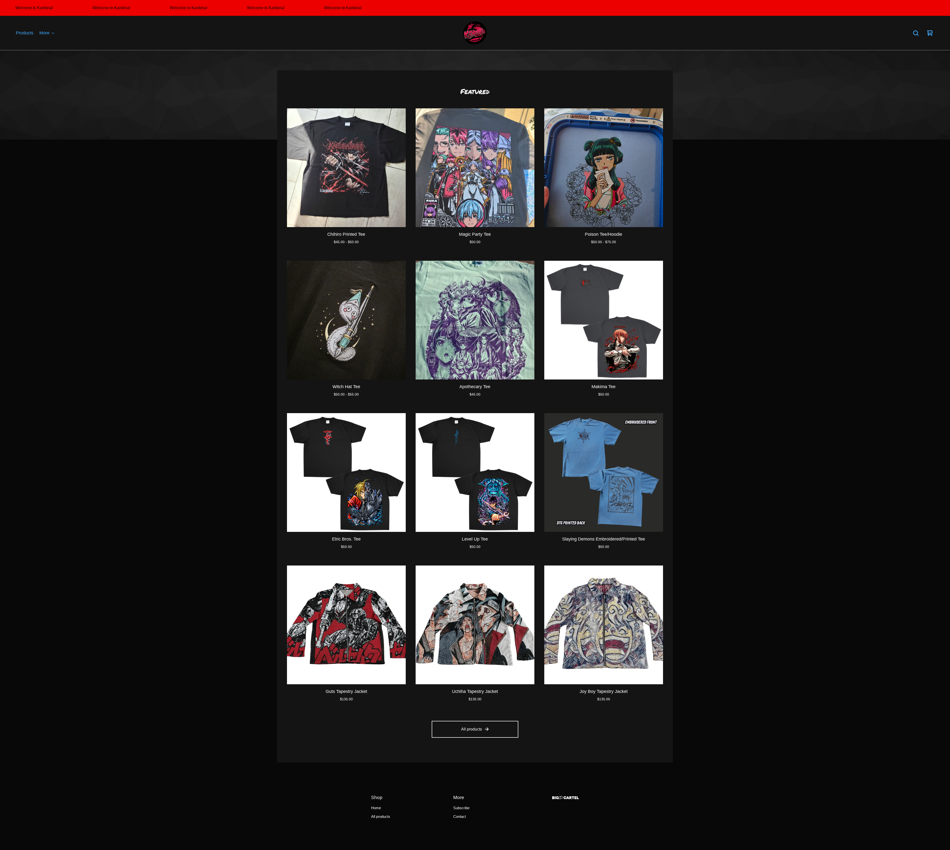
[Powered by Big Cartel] (565, 797)
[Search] (915, 33)
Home (376, 808)
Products (24, 33)
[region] (475, 8)
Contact (459, 816)
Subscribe (461, 808)
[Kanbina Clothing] (475, 33)
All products (471, 729)
